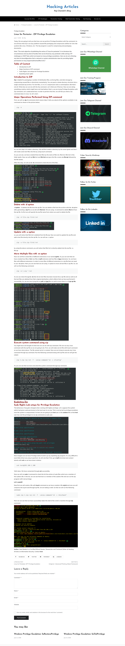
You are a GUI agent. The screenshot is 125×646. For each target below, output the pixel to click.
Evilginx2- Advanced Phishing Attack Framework (63, 564)
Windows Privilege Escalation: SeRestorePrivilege (36, 634)
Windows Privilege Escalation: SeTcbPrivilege (84, 634)
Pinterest (47, 556)
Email (16, 597)
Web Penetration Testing (72, 19)
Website (16, 604)
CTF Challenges (42, 19)
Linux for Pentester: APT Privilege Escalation (27, 564)
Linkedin (59, 556)
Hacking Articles (62, 7)
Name (16, 591)
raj (25, 38)
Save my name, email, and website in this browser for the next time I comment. (40, 612)
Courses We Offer (30, 19)
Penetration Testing (56, 19)
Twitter (34, 556)
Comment (17, 577)
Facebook (22, 556)
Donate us (97, 19)
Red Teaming (87, 19)
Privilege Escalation (19, 31)
